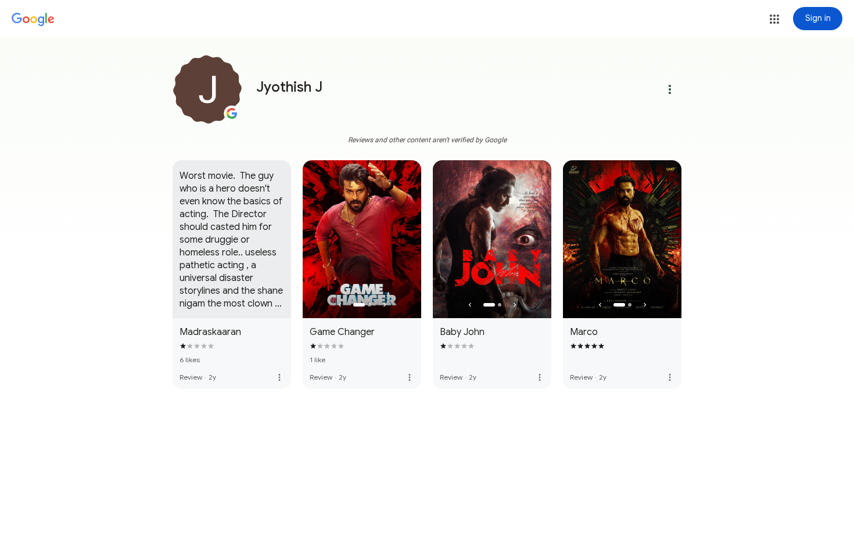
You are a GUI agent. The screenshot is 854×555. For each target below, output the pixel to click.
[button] (774, 19)
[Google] (33, 20)
